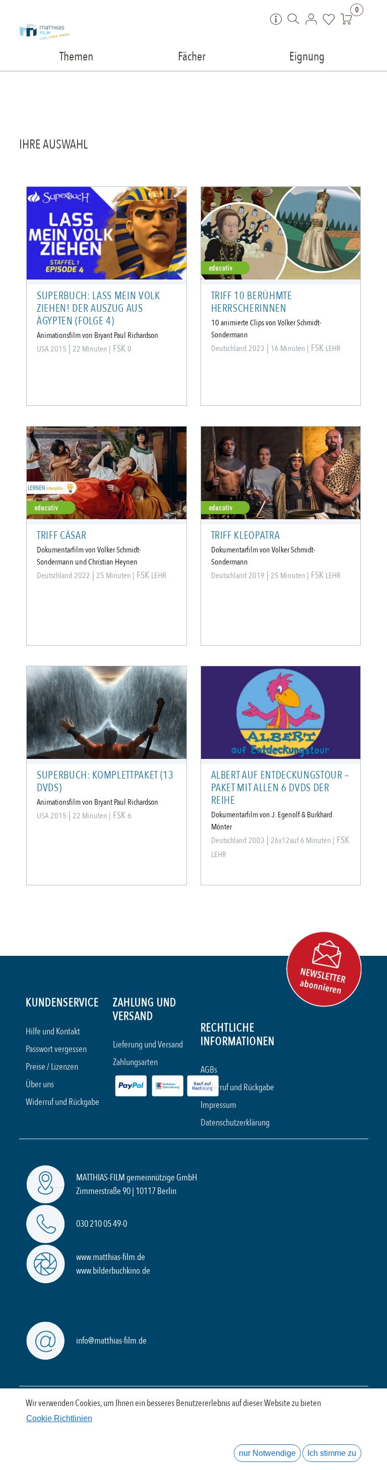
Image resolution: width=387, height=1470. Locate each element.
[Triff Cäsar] (106, 473)
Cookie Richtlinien (59, 1418)
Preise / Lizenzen (52, 1067)
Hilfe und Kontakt (53, 1031)
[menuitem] (77, 55)
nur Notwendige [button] (267, 1453)
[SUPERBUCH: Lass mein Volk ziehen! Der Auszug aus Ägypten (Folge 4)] (106, 233)
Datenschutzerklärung (235, 1122)
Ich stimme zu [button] (331, 1453)
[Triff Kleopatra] (281, 473)
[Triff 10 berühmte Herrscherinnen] (281, 233)
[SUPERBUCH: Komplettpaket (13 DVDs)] (106, 712)
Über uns (40, 1084)
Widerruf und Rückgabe (62, 1102)
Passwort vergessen (56, 1049)
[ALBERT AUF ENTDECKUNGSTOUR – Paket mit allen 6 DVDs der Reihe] (281, 712)
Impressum (218, 1105)
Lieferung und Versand (148, 1044)
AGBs (209, 1070)
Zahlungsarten (135, 1062)
